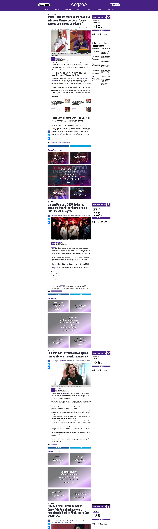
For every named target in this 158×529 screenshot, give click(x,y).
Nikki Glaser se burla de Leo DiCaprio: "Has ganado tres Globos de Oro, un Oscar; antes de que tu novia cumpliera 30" (58, 494)
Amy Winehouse (75, 520)
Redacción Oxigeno (58, 58)
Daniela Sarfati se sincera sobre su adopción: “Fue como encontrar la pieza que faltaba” (80, 459)
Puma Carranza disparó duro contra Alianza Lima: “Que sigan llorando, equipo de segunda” (57, 111)
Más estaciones (86, 0)
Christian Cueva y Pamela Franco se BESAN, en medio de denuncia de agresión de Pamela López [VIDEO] (105, 72)
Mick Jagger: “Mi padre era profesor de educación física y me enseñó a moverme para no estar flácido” (69, 324)
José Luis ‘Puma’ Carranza (64, 27)
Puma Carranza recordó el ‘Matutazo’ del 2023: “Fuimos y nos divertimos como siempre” (78, 111)
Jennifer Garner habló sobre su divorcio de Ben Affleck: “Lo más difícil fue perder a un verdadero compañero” (80, 494)
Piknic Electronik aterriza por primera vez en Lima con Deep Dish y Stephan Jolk (58, 157)
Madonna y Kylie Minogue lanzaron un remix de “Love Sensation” (58, 193)
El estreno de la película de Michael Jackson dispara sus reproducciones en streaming (58, 459)
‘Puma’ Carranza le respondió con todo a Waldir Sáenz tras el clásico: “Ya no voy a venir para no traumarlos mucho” (78, 103)
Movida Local (53, 14)
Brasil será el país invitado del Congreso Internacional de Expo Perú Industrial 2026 (69, 175)
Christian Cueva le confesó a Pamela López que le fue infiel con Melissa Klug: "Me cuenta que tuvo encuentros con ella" (105, 51)
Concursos (88, 9)
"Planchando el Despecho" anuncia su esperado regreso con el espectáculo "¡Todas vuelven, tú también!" (80, 193)
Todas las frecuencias (100, 30)
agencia (66, 142)
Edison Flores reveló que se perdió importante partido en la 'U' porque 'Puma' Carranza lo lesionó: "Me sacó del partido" (57, 103)
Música (46, 9)
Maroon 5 (53, 215)
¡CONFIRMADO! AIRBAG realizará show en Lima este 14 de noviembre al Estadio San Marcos (80, 341)
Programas (99, 9)
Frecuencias (110, 9)
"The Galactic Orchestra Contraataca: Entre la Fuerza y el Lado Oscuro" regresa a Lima (80, 157)
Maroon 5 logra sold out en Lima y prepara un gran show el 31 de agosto (80, 306)
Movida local (68, 9)
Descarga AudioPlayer (78, 0)
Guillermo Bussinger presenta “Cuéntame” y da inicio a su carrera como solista (58, 341)
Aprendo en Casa (70, 0)
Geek (78, 9)
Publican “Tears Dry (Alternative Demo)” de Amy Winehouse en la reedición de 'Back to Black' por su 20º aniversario (58, 306)
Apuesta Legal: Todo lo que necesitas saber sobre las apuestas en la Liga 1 (105, 65)
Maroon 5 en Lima (59, 291)
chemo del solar (61, 142)
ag (68, 142)
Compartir (59, 145)
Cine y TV (57, 9)
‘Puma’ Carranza (60, 123)
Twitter (81, 145)
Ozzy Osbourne (60, 360)
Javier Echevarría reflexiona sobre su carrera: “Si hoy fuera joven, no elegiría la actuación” (69, 477)
